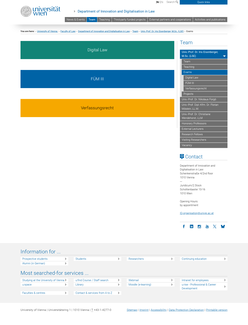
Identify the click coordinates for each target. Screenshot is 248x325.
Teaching (104, 19)
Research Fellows (192, 134)
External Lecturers (193, 129)
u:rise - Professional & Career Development (199, 286)
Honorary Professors (194, 123)
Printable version (216, 310)
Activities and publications (210, 19)
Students (81, 258)
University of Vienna (47, 31)
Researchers (136, 258)
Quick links (203, 2)
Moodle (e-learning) (140, 284)
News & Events (76, 19)
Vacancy (187, 145)
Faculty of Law (68, 31)
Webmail (134, 280)
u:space (27, 284)
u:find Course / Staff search (92, 280)
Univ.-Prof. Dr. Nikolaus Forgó (199, 99)
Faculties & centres (33, 293)
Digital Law (191, 77)
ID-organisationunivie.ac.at (197, 213)
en (161, 2)
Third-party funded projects (130, 19)
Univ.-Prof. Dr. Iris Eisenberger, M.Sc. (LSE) (162, 31)
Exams (188, 72)
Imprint (144, 310)
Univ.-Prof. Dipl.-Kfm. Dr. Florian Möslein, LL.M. (200, 106)
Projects (188, 94)
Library (80, 284)
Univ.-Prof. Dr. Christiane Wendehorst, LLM (196, 116)
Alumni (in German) (33, 263)
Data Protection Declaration (186, 310)
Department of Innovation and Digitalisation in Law (116, 11)
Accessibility (159, 310)
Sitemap (132, 310)
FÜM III (189, 83)
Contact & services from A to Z (94, 293)
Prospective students (35, 258)
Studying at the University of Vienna (43, 280)
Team (92, 19)
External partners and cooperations (170, 19)
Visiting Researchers (194, 139)
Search (171, 2)
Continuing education (194, 258)
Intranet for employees (195, 280)
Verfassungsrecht (196, 88)
